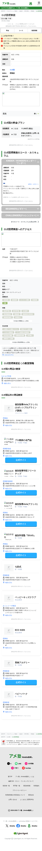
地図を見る (7, 383)
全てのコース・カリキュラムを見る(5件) (24, 222)
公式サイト (21, 459)
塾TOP (3, 11)
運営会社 (31, 795)
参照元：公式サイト (33, 184)
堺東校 (5, 418)
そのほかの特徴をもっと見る (21, 321)
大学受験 (31, 763)
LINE (19, 764)
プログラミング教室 (12, 11)
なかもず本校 (6, 376)
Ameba (12, 826)
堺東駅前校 (7, 448)
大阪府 (21, 11)
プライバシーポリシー (20, 790)
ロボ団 (12, 69)
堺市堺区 (26, 11)
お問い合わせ (13, 799)
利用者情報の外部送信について (15, 795)
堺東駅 (32, 11)
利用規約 (36, 786)
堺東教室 (6, 575)
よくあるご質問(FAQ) (27, 799)
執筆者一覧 (6, 786)
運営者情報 (26, 786)
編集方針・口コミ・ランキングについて (21, 781)
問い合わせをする (8, 355)
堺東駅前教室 (8, 481)
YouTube (28, 768)
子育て (16, 768)
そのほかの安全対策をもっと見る (21, 342)
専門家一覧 (16, 786)
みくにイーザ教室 (9, 605)
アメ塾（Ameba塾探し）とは (25, 776)
